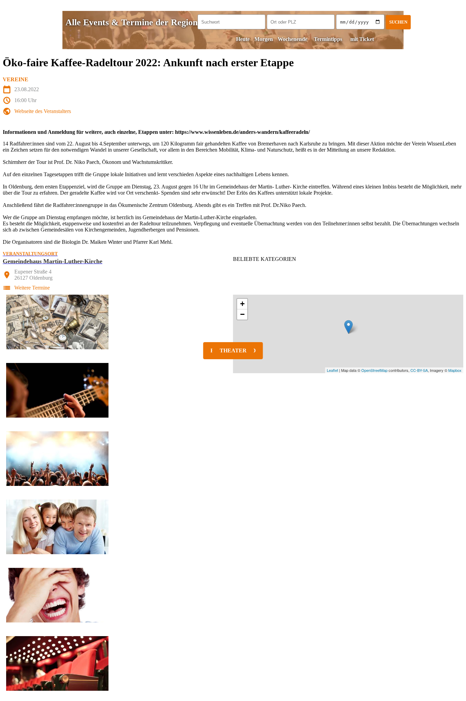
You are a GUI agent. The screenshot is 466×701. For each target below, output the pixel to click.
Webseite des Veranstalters (42, 111)
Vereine (15, 79)
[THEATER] (233, 663)
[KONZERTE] (233, 390)
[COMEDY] (233, 595)
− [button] (242, 314)
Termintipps (328, 39)
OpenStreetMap (374, 370)
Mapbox (455, 370)
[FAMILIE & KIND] (233, 527)
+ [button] (242, 303)
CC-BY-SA (419, 370)
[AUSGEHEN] (233, 458)
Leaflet (332, 370)
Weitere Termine (32, 288)
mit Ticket (362, 39)
